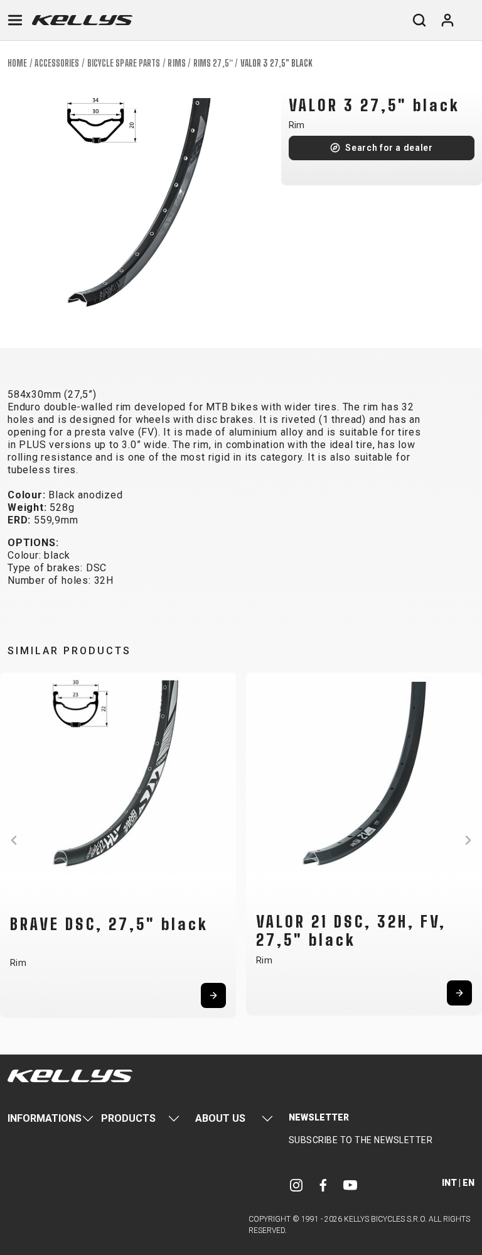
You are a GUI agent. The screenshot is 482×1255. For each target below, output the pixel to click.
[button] (13, 840)
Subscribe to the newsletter (361, 1140)
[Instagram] (296, 1185)
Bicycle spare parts (124, 63)
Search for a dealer (388, 148)
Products (128, 1118)
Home (17, 63)
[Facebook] (323, 1185)
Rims (176, 63)
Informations (45, 1118)
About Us (220, 1118)
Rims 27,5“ (213, 63)
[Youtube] (350, 1185)
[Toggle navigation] (15, 20)
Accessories (57, 63)
